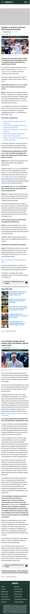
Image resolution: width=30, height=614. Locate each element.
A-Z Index (3, 602)
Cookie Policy (18, 597)
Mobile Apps (4, 591)
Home (2, 331)
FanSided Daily (18, 591)
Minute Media (8, 605)
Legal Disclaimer (5, 599)
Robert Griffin (21, 100)
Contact (3, 589)
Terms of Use (5, 597)
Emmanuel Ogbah (13, 176)
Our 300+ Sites (18, 589)
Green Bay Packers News (11, 331)
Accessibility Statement (20, 599)
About (2, 586)
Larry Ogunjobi (9, 172)
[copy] (10, 34)
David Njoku (23, 225)
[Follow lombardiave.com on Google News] (26, 282)
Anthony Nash (6, 347)
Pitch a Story (4, 594)
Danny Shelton (15, 168)
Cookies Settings (19, 602)
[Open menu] (2, 2)
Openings (16, 586)
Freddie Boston (7, 32)
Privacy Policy (18, 594)
